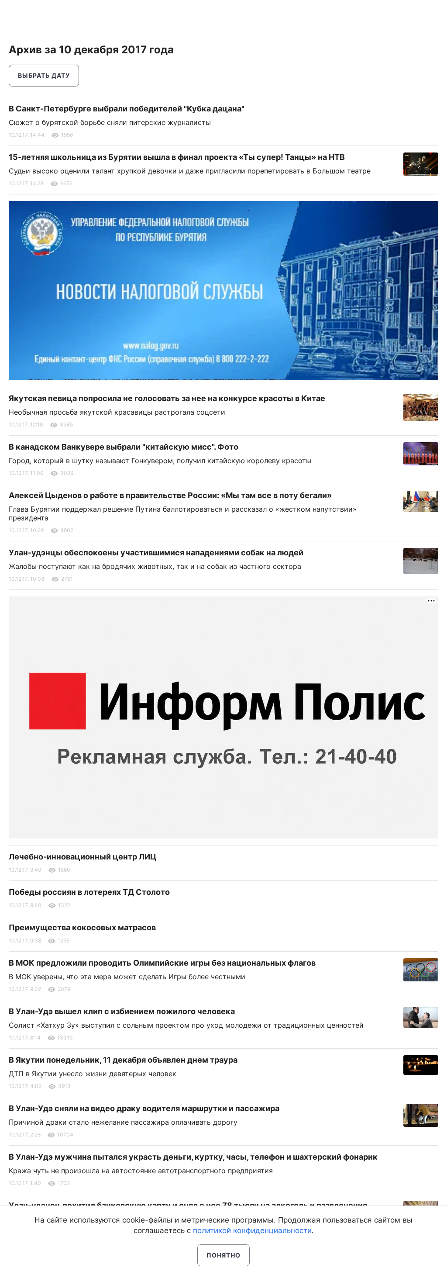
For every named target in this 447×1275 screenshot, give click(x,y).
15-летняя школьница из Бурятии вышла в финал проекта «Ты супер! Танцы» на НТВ (177, 157)
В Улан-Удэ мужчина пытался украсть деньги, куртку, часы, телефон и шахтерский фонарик (193, 1156)
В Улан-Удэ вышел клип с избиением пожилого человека (122, 1011)
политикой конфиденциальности (252, 1230)
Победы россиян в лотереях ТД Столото (89, 892)
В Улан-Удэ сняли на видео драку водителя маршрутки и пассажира (144, 1108)
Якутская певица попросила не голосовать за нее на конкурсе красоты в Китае (167, 398)
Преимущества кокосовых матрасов (82, 927)
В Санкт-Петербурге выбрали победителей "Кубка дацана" (126, 108)
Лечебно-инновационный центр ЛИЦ (82, 856)
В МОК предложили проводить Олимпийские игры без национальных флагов (162, 962)
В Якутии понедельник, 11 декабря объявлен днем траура (123, 1059)
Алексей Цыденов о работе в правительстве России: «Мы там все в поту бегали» (170, 495)
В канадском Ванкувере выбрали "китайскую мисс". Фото (123, 446)
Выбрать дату (44, 75)
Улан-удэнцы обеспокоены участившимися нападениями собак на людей (156, 552)
